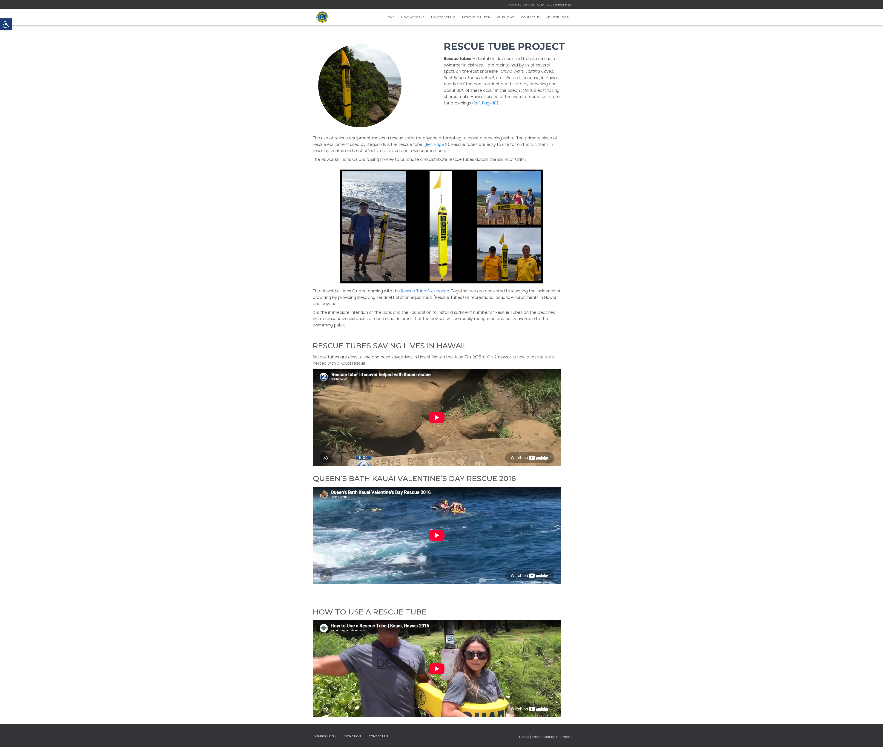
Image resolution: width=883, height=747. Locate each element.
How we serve (412, 17)
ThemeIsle (564, 737)
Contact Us (530, 17)
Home (389, 17)
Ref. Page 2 (436, 144)
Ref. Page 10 (485, 103)
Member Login (557, 17)
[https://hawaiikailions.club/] (322, 17)
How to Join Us (443, 17)
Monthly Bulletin (476, 17)
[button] (6, 24)
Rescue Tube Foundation (425, 291)
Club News (505, 17)
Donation (352, 736)
